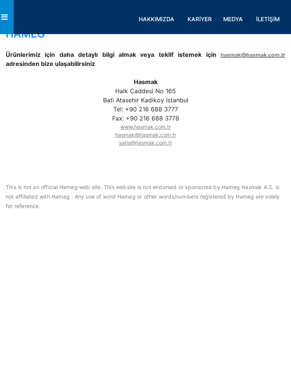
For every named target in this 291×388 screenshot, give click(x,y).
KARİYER (200, 19)
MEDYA (233, 19)
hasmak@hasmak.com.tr (253, 55)
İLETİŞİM (268, 19)
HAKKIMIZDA (156, 19)
